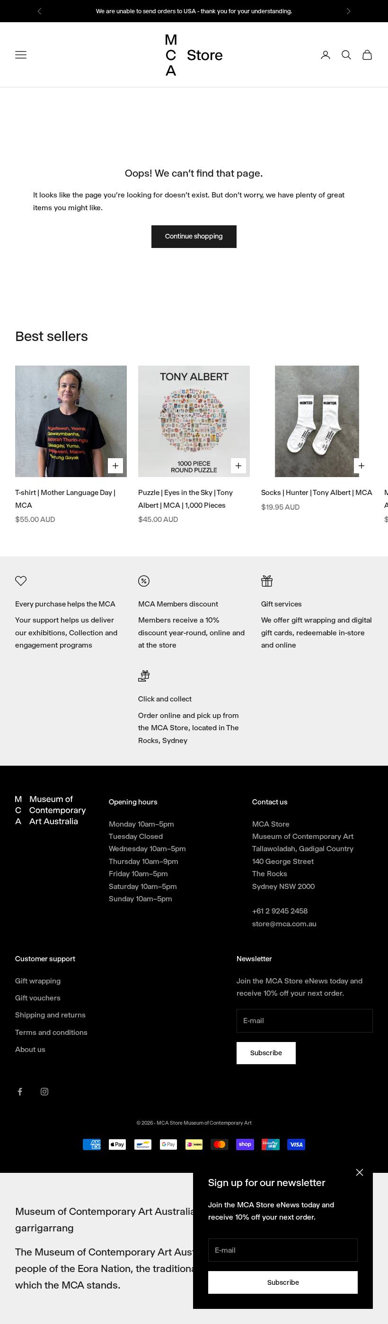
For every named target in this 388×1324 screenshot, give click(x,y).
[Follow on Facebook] (20, 1091)
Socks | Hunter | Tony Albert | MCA (316, 492)
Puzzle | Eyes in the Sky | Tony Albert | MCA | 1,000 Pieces (185, 499)
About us (30, 1049)
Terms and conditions (51, 1032)
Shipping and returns (50, 1014)
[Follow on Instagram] (44, 1091)
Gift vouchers (38, 997)
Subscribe (283, 1282)
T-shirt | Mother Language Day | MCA (65, 499)
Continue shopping (194, 236)
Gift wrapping (38, 980)
